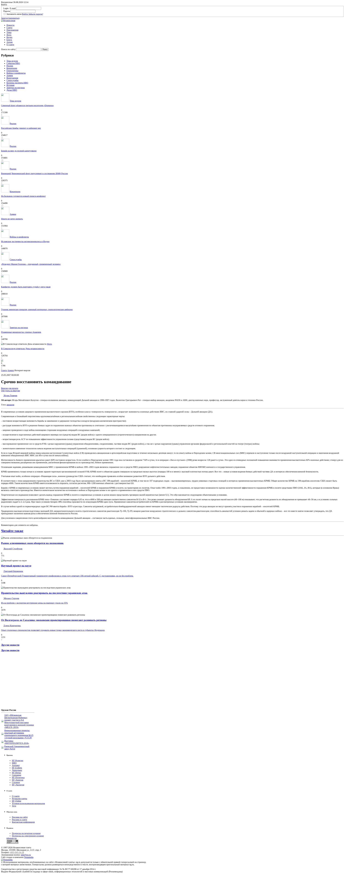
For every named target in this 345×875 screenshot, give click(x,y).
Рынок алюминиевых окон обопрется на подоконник (32, 543)
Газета (9, 27)
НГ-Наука (16, 773)
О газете (10, 44)
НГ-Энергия (17, 780)
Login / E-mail (9, 8)
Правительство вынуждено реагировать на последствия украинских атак (44, 593)
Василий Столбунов (12, 549)
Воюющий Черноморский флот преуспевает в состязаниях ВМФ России (34, 173)
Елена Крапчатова (12, 625)
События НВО (13, 63)
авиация (10, 405)
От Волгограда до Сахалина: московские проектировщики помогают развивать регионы (53, 620)
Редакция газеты (19, 798)
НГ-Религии (17, 760)
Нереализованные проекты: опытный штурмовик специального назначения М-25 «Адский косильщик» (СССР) (18, 734)
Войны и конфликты (16, 73)
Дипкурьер (17, 770)
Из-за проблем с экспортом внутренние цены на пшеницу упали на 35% (34, 603)
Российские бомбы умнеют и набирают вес (21, 128)
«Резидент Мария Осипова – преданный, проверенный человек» (31, 264)
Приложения (12, 30)
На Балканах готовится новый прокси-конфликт (23, 196)
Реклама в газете (19, 819)
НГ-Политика (18, 777)
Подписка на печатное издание (26, 833)
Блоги (9, 40)
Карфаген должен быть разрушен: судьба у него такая (25, 287)
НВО (14, 763)
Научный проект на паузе (16, 565)
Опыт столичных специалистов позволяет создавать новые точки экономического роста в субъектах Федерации (53, 630)
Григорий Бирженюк (13, 571)
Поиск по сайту (8, 49)
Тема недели (12, 61)
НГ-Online (16, 801)
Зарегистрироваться (10, 18)
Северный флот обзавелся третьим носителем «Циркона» (27, 105)
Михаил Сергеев (11, 598)
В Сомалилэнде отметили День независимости (22, 348)
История (10, 85)
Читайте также (12, 531)
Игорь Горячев (10, 395)
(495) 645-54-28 (17, 852)
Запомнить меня (13, 14)
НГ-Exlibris (17, 768)
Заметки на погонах (15, 87)
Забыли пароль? (35, 14)
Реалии (9, 66)
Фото (8, 35)
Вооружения (12, 78)
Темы (8, 32)
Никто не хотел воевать (12, 219)
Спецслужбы (12, 80)
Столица (16, 782)
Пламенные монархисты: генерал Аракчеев (21, 332)
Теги (14, 806)
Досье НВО (11, 90)
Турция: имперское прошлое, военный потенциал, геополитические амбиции (37, 309)
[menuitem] (175, 25)
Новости (10, 25)
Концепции (11, 68)
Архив (9, 42)
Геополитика (12, 70)
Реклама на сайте (20, 817)
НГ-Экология (18, 785)
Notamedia (28, 857)
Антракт (16, 765)
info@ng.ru (26, 855)
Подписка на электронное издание (28, 836)
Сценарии (16, 775)
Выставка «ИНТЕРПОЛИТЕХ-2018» (16, 742)
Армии (9, 75)
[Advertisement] (17, 681)
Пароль (6, 11)
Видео (9, 37)
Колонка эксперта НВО (17, 83)
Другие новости (10, 644)
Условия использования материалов (28, 803)
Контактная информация (23, 822)
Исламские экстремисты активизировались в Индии (25, 241)
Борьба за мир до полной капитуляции (19, 151)
